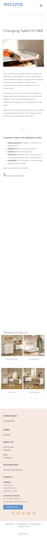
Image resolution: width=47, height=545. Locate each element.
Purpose (7, 450)
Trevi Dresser (34, 392)
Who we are (8, 447)
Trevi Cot (12, 392)
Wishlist (6, 435)
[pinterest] (34, 513)
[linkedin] (28, 513)
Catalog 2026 (9, 421)
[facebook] (13, 513)
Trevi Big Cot (34, 359)
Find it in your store (14, 176)
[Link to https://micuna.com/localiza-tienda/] (4, 175)
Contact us (8, 458)
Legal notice (10, 524)
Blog (5, 455)
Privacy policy (34, 524)
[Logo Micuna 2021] (13, 3)
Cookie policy (22, 524)
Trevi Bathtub (12, 359)
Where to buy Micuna (12, 470)
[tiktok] (23, 513)
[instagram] (18, 513)
